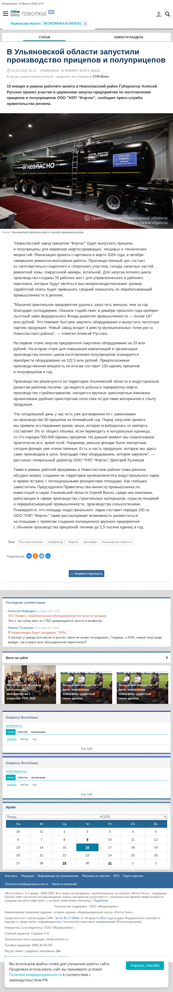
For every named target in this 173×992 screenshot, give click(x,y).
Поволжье (34, 14)
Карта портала (133, 876)
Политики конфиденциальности (35, 975)
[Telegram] (41, 556)
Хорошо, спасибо (144, 965)
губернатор (55, 542)
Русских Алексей (31, 542)
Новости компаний (64, 884)
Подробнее (100, 900)
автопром (90, 542)
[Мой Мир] (48, 556)
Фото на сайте (17, 657)
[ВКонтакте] (29, 556)
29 (64, 863)
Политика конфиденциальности (26, 884)
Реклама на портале (96, 876)
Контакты (11, 876)
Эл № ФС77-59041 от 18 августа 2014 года (84, 918)
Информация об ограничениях (58, 876)
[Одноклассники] (35, 556)
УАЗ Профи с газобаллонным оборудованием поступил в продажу (57, 615)
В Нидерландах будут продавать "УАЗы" (37, 632)
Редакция (27, 876)
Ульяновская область (25, 23)
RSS (117, 876)
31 (110, 863)
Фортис (73, 542)
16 (87, 847)
